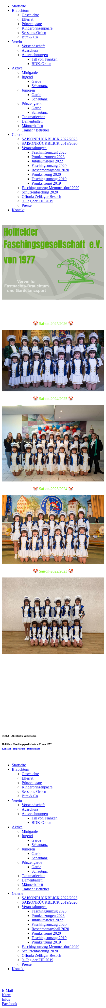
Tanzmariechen (33, 117)
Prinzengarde (32, 103)
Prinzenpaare (32, 24)
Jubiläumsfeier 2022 (47, 161)
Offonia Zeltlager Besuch (41, 196)
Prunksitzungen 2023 (48, 157)
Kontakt (18, 210)
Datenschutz (33, 748)
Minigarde (30, 72)
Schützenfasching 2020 (40, 192)
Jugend (27, 77)
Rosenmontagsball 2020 (50, 170)
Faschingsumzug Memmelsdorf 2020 (50, 188)
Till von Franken (44, 59)
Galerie (17, 134)
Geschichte (30, 15)
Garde (36, 81)
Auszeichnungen (35, 55)
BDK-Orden (41, 64)
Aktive (17, 68)
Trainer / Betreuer (35, 130)
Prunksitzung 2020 (46, 174)
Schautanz (40, 86)
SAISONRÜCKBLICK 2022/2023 (49, 139)
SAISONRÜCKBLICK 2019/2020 (49, 143)
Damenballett (32, 121)
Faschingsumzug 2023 (49, 152)
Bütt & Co (30, 37)
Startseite (19, 6)
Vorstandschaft (33, 46)
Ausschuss (30, 50)
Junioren (28, 90)
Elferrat (27, 19)
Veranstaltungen (34, 148)
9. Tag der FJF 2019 (37, 201)
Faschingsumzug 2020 (49, 165)
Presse (27, 205)
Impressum (19, 748)
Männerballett (32, 126)
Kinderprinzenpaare (37, 28)
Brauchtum (20, 10)
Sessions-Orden (34, 33)
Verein (17, 41)
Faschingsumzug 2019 (49, 179)
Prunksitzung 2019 (46, 183)
